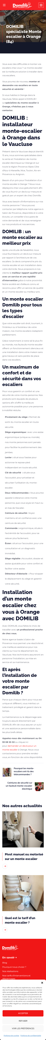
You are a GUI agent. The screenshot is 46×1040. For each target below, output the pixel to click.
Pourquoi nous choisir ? (14, 967)
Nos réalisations (10, 971)
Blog (4, 963)
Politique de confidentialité (30, 1035)
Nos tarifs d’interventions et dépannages (16, 977)
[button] (42, 982)
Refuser (23, 1021)
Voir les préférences (23, 1028)
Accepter (23, 1013)
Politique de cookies (11, 1035)
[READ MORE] (4, 866)
